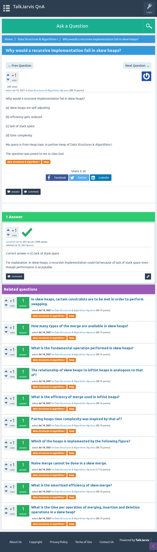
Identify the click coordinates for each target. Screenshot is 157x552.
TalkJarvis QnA (29, 6)
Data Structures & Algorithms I (44, 90)
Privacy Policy (59, 542)
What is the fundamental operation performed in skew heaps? (82, 348)
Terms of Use (83, 542)
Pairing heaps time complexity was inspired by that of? (76, 419)
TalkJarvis (142, 540)
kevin (93, 469)
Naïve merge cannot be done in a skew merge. (69, 463)
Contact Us (107, 542)
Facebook (60, 177)
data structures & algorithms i (23, 161)
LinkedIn (104, 177)
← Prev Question (19, 65)
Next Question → (137, 65)
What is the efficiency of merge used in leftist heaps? (75, 397)
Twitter (82, 177)
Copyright (35, 542)
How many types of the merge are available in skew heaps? (79, 326)
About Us (16, 542)
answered (10, 242)
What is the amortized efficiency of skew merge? (71, 485)
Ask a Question (72, 26)
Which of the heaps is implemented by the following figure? (80, 441)
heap (46, 161)
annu (92, 310)
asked (9, 90)
